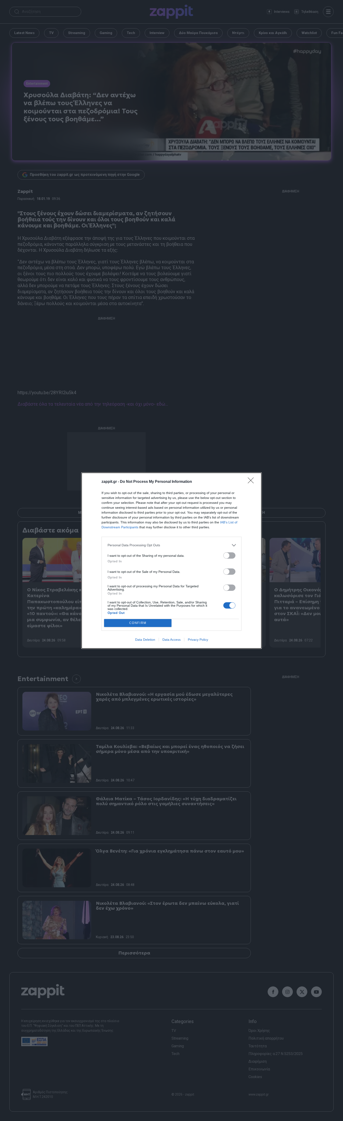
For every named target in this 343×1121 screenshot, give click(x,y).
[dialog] (171, 560)
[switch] (229, 555)
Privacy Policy (198, 639)
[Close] (252, 481)
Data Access (171, 639)
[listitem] (171, 545)
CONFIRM (138, 623)
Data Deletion (145, 639)
